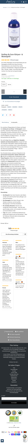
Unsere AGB (14, 372)
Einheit (3, 81)
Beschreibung (5, 122)
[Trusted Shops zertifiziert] (8, 415)
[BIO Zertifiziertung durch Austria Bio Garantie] (14, 421)
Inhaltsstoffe (14, 122)
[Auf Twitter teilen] (2, 115)
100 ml (4, 84)
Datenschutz (14, 379)
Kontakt (14, 371)
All (8, 7)
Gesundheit (15, 107)
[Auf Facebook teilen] (6, 115)
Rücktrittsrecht (14, 375)
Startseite (5, 7)
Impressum (14, 382)
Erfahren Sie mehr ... (14, 362)
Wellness (10, 109)
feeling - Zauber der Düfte (15, 422)
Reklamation (14, 377)
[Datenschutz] (14, 415)
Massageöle (4, 109)
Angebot (9, 107)
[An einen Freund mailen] (13, 115)
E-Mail (3, 396)
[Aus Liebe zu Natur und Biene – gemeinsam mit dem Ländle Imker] (20, 415)
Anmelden (14, 403)
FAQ (14, 368)
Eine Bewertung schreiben (12, 234)
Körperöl (20, 107)
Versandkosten (11, 75)
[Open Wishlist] (2, 440)
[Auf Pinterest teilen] (10, 115)
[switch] (24, 441)
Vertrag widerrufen (14, 374)
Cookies (14, 380)
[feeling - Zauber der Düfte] (10, 1)
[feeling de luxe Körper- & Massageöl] (14, 30)
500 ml (9, 84)
